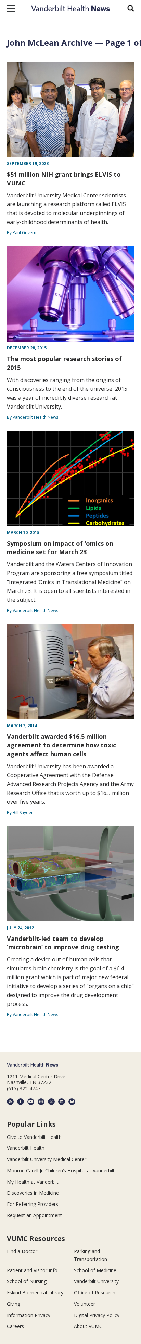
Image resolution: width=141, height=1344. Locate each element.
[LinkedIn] (61, 1101)
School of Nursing (27, 1281)
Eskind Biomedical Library (35, 1292)
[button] (11, 8)
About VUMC (88, 1326)
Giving (13, 1304)
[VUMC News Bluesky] (71, 1101)
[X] (51, 1101)
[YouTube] (30, 1101)
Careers (15, 1326)
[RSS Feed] (10, 1101)
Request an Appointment (34, 1215)
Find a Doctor (22, 1251)
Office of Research (94, 1292)
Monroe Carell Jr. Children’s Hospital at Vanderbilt (61, 1170)
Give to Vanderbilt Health (34, 1137)
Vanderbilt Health (25, 1148)
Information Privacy (28, 1315)
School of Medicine (95, 1270)
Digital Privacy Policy (96, 1315)
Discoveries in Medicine (33, 1192)
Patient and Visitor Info (32, 1270)
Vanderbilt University (96, 1281)
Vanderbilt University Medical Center (46, 1159)
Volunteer (84, 1304)
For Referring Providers (32, 1204)
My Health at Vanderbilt (33, 1182)
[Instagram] (41, 1101)
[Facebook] (20, 1101)
